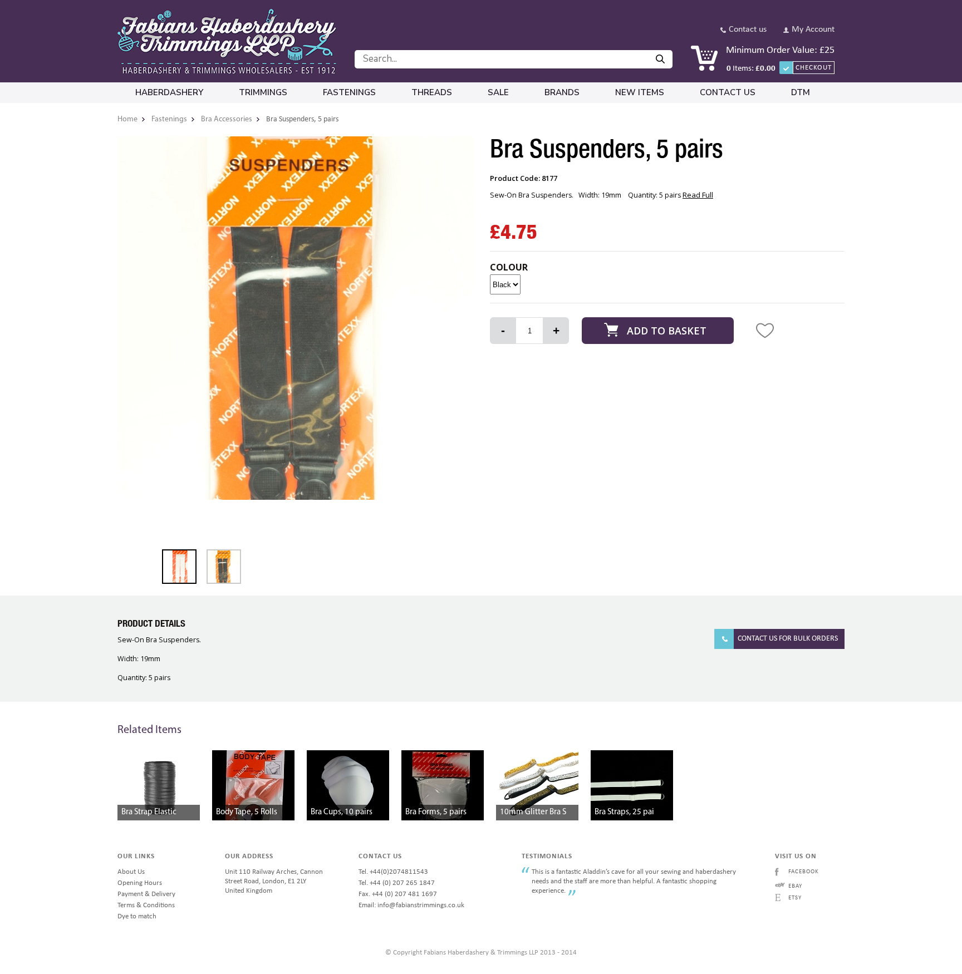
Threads (431, 92)
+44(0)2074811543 (399, 871)
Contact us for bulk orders (788, 638)
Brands (562, 92)
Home (127, 119)
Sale (498, 92)
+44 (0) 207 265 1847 (402, 883)
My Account (813, 30)
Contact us (748, 30)
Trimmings (263, 92)
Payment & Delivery (146, 894)
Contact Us (727, 92)
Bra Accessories (226, 119)
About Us (131, 871)
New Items (639, 92)
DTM (800, 92)
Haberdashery (169, 92)
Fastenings (349, 92)
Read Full (698, 195)
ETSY (795, 898)
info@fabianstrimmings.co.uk (420, 905)
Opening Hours (139, 883)
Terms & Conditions (146, 905)
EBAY (795, 886)
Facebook (803, 872)
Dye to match (136, 916)
